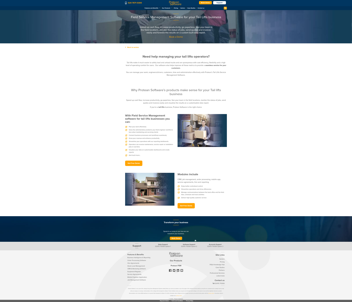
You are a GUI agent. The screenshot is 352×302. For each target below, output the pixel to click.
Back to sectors (133, 47)
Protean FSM (176, 266)
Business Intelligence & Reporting (138, 258)
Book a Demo (176, 36)
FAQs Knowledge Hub (217, 265)
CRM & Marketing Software (136, 269)
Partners (222, 270)
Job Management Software (136, 280)
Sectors (182, 8)
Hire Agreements (133, 263)
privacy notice (211, 293)
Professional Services (217, 273)
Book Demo (205, 3)
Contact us (201, 8)
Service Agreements (134, 274)
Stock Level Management (136, 266)
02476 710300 (160, 246)
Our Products (166, 8)
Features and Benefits (152, 8)
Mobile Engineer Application (137, 277)
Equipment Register (134, 271)
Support (219, 3)
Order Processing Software (136, 260)
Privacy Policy (189, 301)
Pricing (176, 8)
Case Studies (191, 8)
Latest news (220, 276)
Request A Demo (164, 301)
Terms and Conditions (177, 301)
